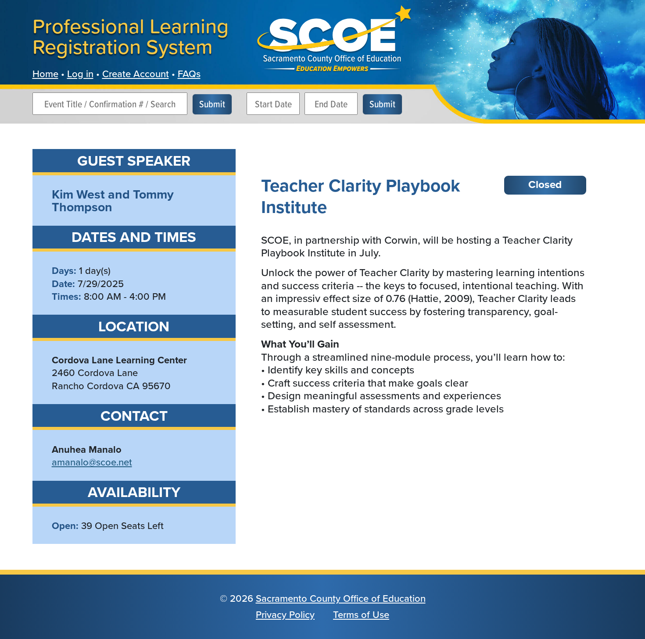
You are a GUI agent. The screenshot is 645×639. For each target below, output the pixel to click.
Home (45, 74)
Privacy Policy (285, 614)
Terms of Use (361, 614)
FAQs (189, 74)
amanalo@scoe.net (92, 462)
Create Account (135, 74)
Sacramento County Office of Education (341, 598)
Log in (80, 74)
